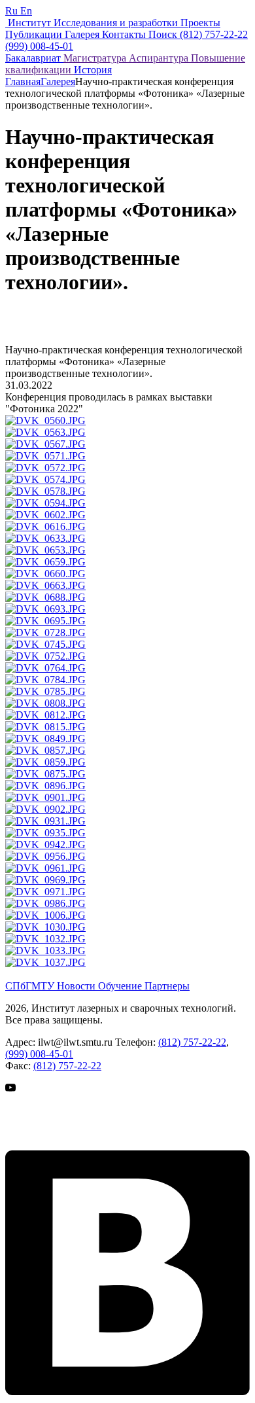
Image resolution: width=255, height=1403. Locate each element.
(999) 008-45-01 (39, 1053)
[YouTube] (38, 1144)
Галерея (58, 81)
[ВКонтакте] (127, 1391)
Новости (77, 985)
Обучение (121, 985)
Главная (23, 81)
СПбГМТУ (31, 985)
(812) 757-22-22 (192, 1042)
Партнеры (167, 985)
